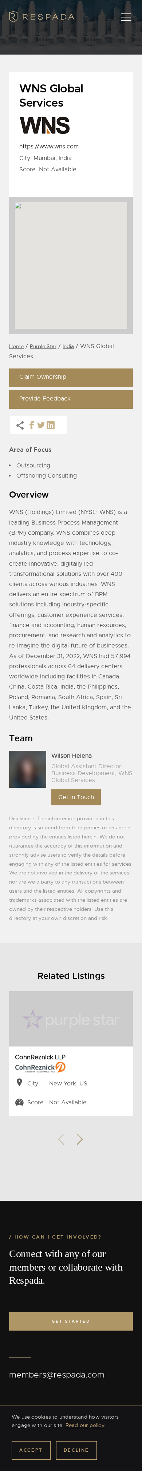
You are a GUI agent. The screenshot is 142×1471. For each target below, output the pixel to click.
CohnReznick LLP (40, 1057)
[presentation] (61, 1137)
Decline (76, 1450)
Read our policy (85, 1425)
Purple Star (43, 346)
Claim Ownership (42, 376)
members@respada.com (56, 1375)
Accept (31, 1450)
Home (16, 346)
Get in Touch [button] (76, 797)
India (68, 346)
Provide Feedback (45, 398)
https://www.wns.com (49, 146)
